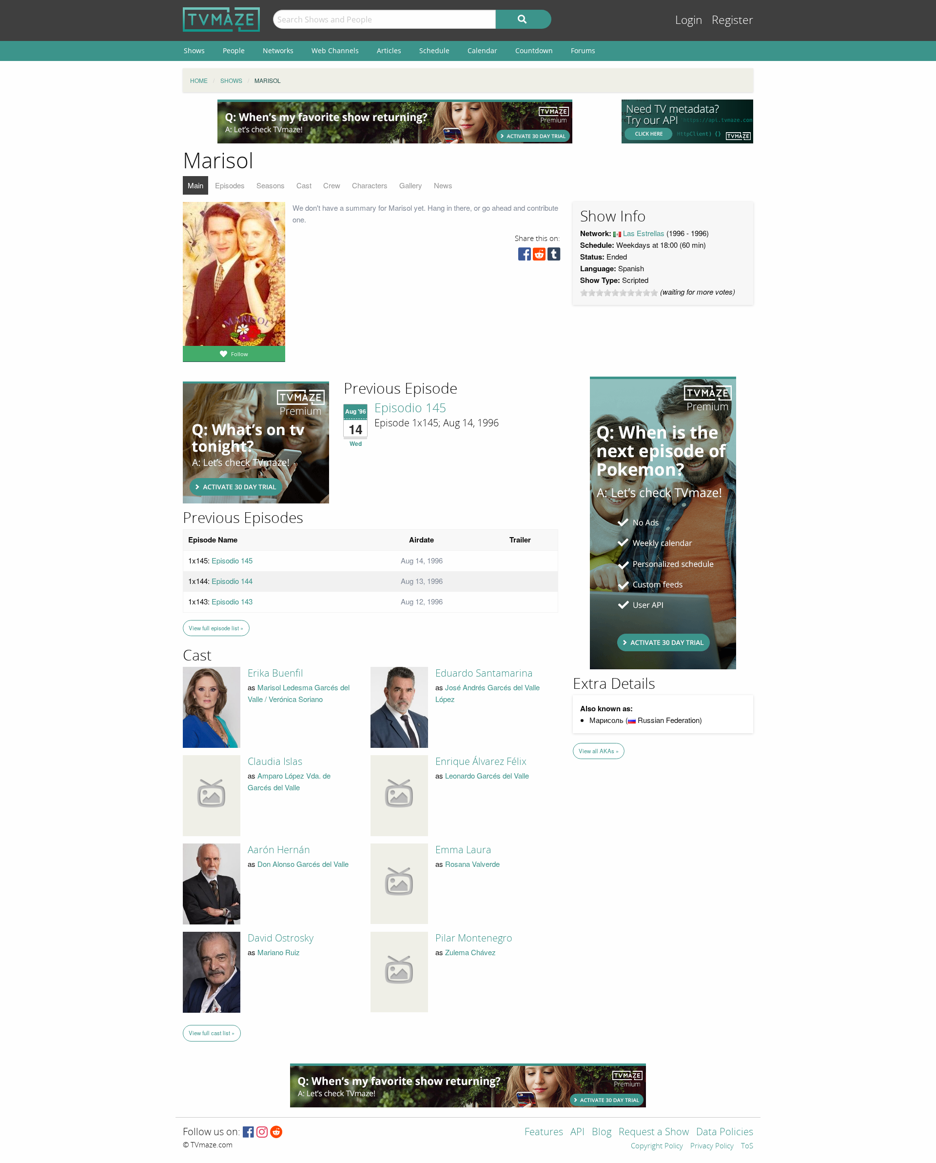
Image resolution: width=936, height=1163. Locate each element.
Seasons (270, 185)
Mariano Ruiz (278, 952)
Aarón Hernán (279, 850)
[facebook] (524, 256)
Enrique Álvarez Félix (480, 761)
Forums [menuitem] (583, 50)
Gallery (410, 185)
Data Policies (724, 1132)
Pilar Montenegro (473, 938)
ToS (747, 1146)
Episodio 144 (232, 581)
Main (195, 185)
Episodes (230, 185)
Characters (370, 185)
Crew (331, 185)
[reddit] (539, 256)
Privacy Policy (712, 1146)
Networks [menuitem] (278, 50)
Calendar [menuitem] (482, 50)
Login (688, 20)
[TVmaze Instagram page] (262, 1132)
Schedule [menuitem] (434, 50)
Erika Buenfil (275, 673)
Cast (304, 185)
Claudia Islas (275, 761)
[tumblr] (553, 256)
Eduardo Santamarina (484, 673)
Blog (601, 1132)
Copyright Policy (657, 1146)
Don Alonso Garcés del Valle (303, 864)
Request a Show (654, 1132)
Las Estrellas (643, 233)
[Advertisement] (394, 121)
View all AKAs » (599, 751)
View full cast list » (211, 1033)
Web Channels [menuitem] (335, 50)
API (577, 1132)
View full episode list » (216, 628)
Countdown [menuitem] (534, 50)
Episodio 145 (410, 408)
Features (544, 1132)
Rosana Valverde (472, 864)
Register (732, 20)
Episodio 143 (232, 601)
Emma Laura (463, 850)
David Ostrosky (280, 938)
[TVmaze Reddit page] (276, 1132)
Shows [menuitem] (194, 50)
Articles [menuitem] (389, 50)
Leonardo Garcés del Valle (487, 775)
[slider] (619, 293)
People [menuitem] (234, 50)
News (443, 185)
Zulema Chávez (470, 952)
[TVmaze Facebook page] (248, 1132)
